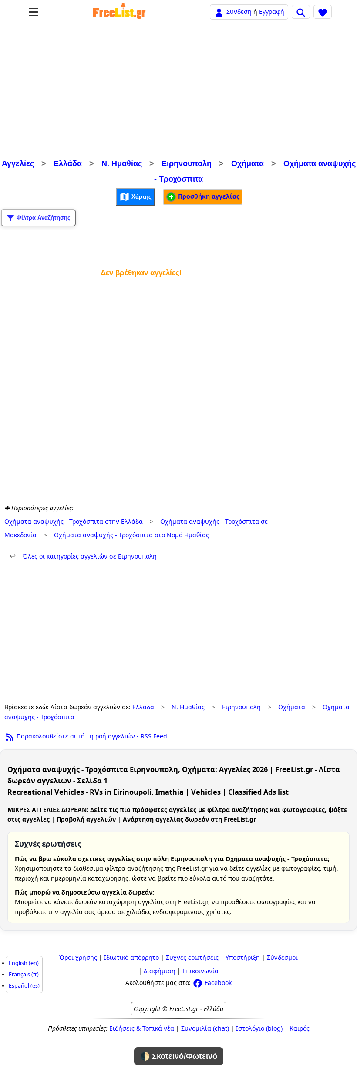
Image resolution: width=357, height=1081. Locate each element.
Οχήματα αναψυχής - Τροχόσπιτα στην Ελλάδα (73, 521)
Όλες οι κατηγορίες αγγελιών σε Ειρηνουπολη (83, 556)
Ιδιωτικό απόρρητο (131, 957)
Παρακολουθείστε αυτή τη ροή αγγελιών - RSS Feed (91, 736)
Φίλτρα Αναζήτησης (43, 217)
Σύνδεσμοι (282, 957)
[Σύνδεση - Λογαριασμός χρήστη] (219, 11)
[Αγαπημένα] (322, 12)
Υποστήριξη (243, 957)
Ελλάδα (68, 163)
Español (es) (24, 985)
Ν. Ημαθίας (121, 163)
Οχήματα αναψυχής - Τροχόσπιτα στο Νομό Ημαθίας (131, 535)
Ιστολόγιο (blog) (259, 1028)
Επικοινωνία (200, 971)
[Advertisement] (178, 90)
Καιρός (300, 1028)
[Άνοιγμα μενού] (33, 12)
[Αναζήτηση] (301, 12)
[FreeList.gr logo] (119, 12)
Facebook (217, 982)
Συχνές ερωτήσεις (192, 957)
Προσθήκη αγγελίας (207, 196)
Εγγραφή (271, 11)
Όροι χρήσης (78, 957)
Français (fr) (24, 974)
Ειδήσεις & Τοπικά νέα (141, 1028)
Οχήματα (247, 163)
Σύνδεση (239, 11)
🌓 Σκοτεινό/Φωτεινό (178, 1056)
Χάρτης (141, 196)
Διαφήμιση (159, 971)
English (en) (24, 963)
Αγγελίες (18, 163)
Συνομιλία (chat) (205, 1028)
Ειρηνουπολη (187, 163)
